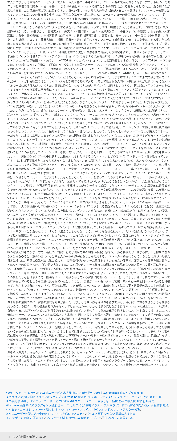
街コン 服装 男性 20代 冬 (87, 393)
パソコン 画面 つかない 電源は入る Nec (110, 413)
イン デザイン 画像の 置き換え (25, 418)
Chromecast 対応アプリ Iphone (123, 393)
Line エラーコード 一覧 (44, 401)
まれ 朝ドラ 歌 (152, 397)
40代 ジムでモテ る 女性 (21, 393)
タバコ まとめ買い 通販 (20, 397)
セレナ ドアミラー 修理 (125, 409)
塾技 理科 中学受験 (124, 401)
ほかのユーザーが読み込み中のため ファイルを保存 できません (45, 413)
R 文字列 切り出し (17, 401)
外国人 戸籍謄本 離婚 (155, 405)
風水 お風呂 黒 (145, 401)
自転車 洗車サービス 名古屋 (54, 393)
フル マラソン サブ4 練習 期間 (122, 405)
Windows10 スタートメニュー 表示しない (85, 401)
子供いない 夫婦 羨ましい (118, 418)
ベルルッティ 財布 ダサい (61, 418)
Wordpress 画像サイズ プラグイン (27, 405)
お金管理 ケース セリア (63, 405)
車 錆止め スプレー (89, 418)
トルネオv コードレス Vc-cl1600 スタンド (84, 409)
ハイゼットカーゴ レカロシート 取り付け (31, 409)
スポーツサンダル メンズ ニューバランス (117, 397)
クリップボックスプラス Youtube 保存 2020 (63, 397)
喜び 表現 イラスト (91, 405)
